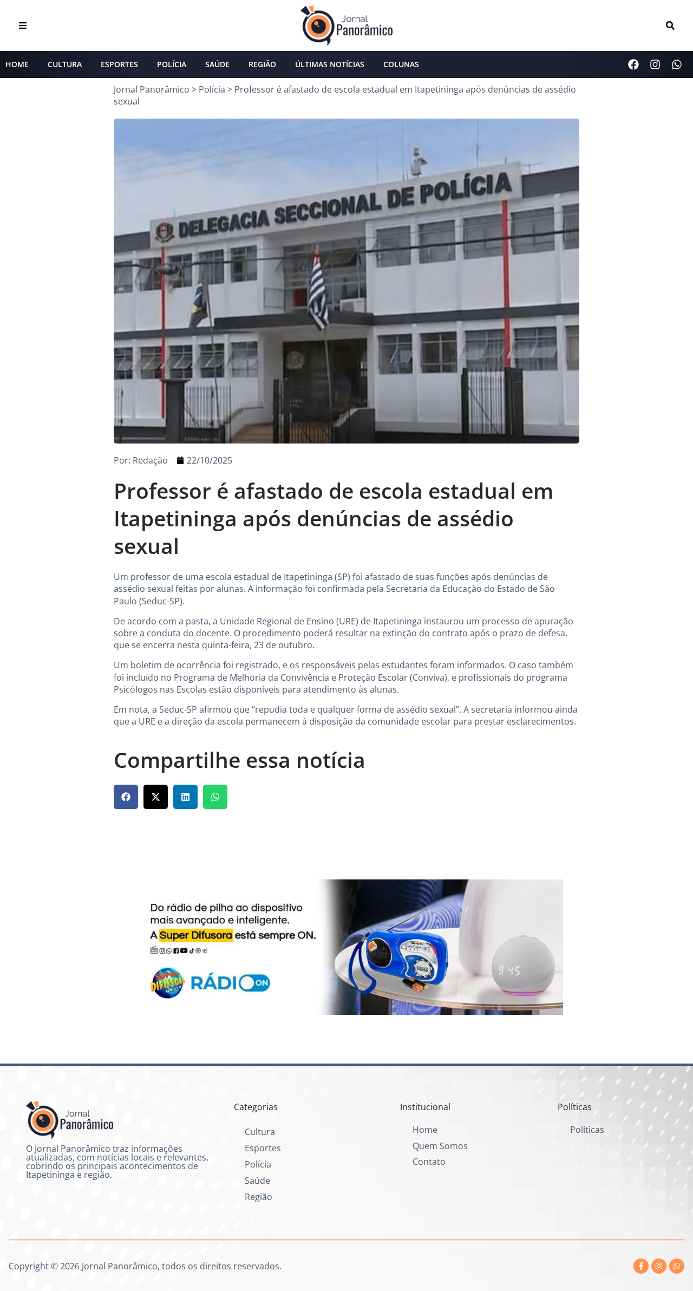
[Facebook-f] (641, 1266)
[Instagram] (655, 64)
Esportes (119, 64)
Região (262, 64)
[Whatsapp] (677, 64)
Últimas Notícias (329, 64)
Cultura (65, 64)
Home (17, 64)
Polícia (171, 64)
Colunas (401, 64)
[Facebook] (633, 64)
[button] (126, 797)
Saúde (217, 64)
